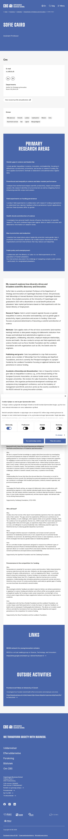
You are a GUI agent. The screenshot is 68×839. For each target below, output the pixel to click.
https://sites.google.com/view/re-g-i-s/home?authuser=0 (25, 656)
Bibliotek (8, 763)
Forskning (12, 11)
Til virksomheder (8, 795)
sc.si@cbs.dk (10, 71)
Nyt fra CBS (7, 793)
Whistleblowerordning (41, 835)
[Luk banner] (65, 396)
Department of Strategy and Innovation (35, 11)
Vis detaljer (59, 435)
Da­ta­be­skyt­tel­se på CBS (10, 835)
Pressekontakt (7, 790)
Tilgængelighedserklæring (26, 835)
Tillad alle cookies (55, 441)
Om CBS (7, 768)
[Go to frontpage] (14, 5)
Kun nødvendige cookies (33, 441)
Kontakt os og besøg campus (12, 788)
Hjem (6, 11)
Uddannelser (10, 748)
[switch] (25, 428)
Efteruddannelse (12, 753)
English (43, 6)
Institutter (19, 11)
